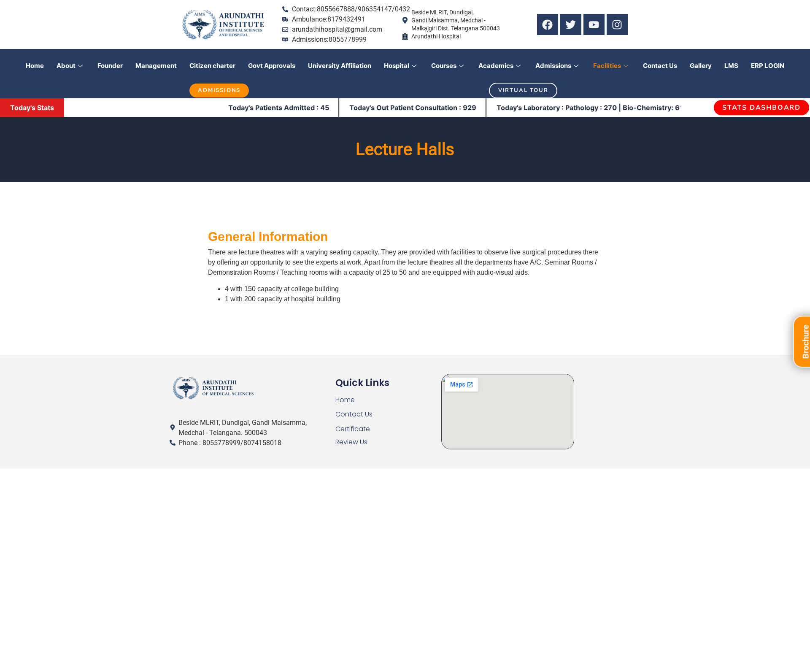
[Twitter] (570, 24)
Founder (110, 66)
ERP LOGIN (767, 66)
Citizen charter (212, 66)
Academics (495, 66)
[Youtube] (594, 24)
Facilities (607, 66)
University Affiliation (339, 66)
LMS (731, 66)
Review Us (351, 442)
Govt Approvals (271, 66)
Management (156, 66)
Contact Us (660, 66)
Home (35, 66)
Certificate (352, 429)
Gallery (701, 66)
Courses (443, 66)
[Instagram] (617, 24)
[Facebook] (547, 24)
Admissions (553, 66)
